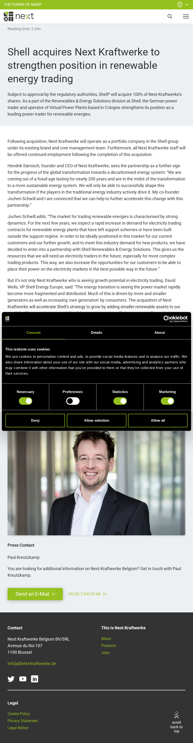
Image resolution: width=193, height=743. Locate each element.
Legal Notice (18, 728)
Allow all (158, 420)
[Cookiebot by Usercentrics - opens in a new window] (167, 319)
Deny (35, 420)
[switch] (73, 401)
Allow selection (96, 420)
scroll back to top (176, 726)
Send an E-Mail (32, 594)
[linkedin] (34, 678)
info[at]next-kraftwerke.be (32, 663)
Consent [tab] (33, 333)
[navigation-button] (186, 16)
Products (108, 645)
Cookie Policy (19, 714)
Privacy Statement (23, 721)
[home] (19, 16)
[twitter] (11, 678)
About (106, 638)
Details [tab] (96, 333)
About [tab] (159, 333)
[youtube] (22, 678)
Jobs (105, 652)
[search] (170, 16)
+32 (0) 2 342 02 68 (84, 594)
